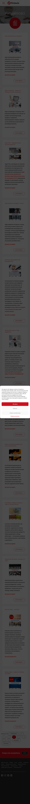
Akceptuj (15, 404)
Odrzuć (15, 408)
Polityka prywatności (15, 416)
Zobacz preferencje (15, 413)
